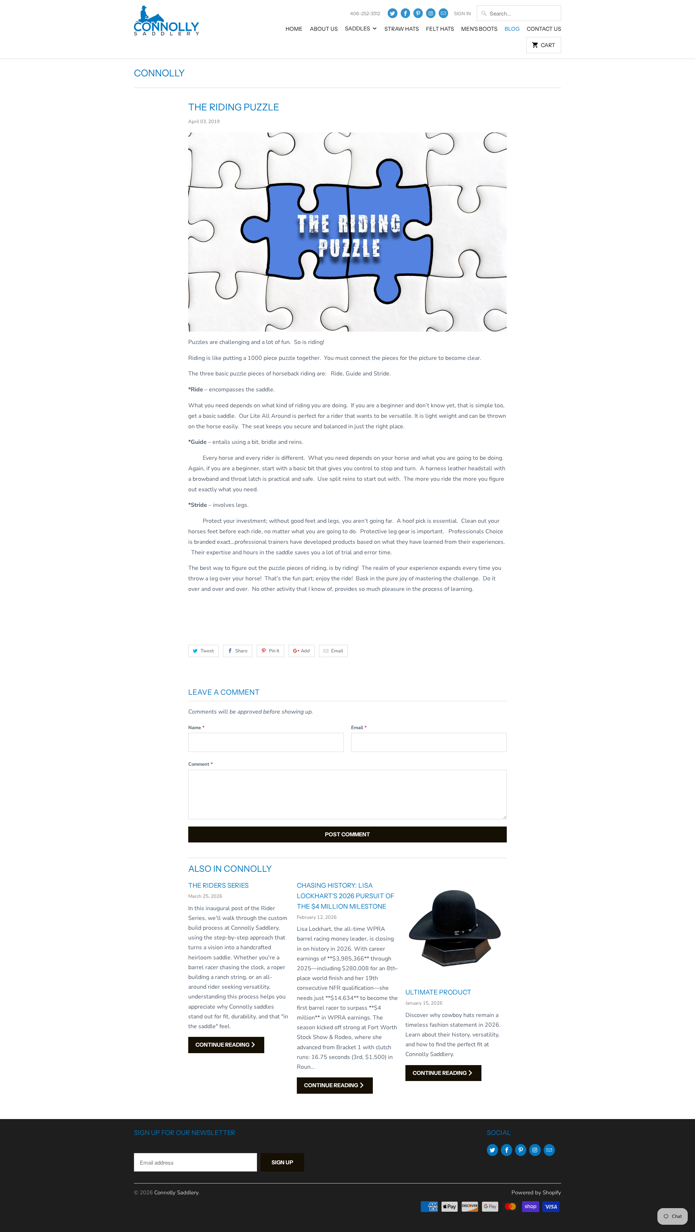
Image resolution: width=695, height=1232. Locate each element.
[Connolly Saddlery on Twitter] (392, 13)
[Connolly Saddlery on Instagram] (430, 13)
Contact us (544, 28)
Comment (200, 764)
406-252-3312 (365, 13)
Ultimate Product (438, 992)
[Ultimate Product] (456, 931)
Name (196, 727)
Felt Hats (440, 28)
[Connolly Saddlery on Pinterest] (418, 13)
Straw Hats (401, 28)
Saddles (358, 28)
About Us (324, 28)
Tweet (207, 651)
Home (294, 28)
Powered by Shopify (536, 1192)
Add (305, 651)
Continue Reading (222, 1044)
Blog (512, 28)
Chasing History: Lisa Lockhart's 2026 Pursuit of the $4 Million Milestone (346, 896)
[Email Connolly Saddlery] (443, 13)
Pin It (274, 651)
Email (337, 651)
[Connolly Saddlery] (166, 25)
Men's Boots (479, 28)
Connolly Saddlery (176, 1192)
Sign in (462, 13)
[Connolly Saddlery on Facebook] (405, 13)
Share (241, 651)
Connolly (159, 73)
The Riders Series (218, 886)
